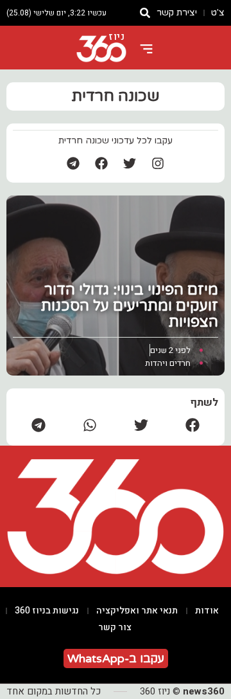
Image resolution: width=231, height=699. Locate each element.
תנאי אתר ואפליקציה (137, 610)
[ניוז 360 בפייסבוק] (101, 163)
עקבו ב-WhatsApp (115, 658)
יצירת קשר (177, 12)
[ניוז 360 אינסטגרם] (158, 163)
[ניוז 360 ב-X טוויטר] (129, 163)
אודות (207, 610)
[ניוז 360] (101, 49)
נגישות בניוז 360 (47, 610)
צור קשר (115, 627)
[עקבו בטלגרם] (73, 163)
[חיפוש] (145, 13)
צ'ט (218, 12)
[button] (192, 424)
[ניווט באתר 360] (146, 49)
